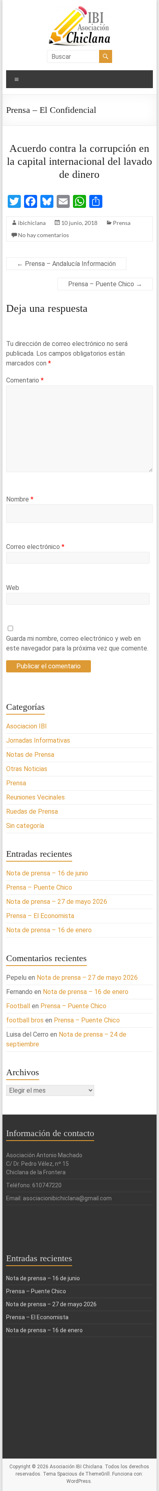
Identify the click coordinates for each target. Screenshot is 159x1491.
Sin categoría (25, 826)
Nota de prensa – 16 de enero (49, 930)
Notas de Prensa (30, 754)
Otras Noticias (26, 769)
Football (18, 1006)
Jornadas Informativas (38, 740)
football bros (25, 1020)
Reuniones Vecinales (35, 797)
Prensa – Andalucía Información (66, 264)
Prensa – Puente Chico (105, 284)
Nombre (19, 499)
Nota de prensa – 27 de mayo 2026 (56, 901)
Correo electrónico (35, 547)
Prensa (121, 222)
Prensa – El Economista (40, 916)
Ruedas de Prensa (32, 811)
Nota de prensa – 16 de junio (47, 873)
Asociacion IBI (26, 726)
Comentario (25, 380)
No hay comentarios (43, 234)
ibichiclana (32, 222)
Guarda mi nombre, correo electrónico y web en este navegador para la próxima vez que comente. (77, 643)
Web (12, 588)
